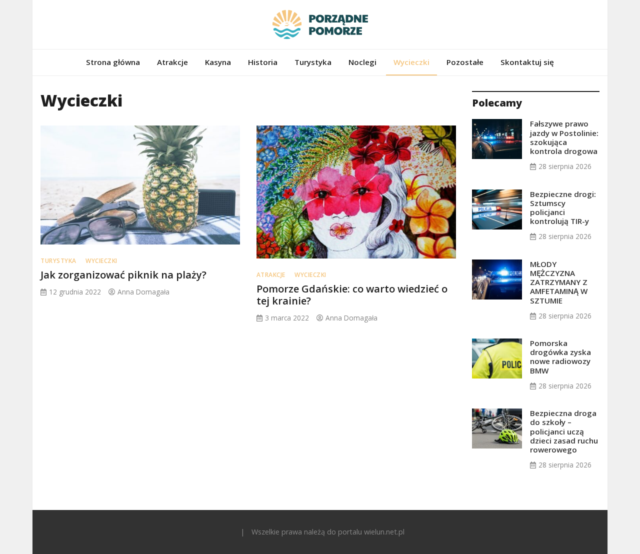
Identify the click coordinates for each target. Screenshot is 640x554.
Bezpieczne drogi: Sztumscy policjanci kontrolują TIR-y (563, 207)
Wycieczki (412, 62)
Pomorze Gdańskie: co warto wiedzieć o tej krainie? (352, 295)
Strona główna (113, 62)
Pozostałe (465, 62)
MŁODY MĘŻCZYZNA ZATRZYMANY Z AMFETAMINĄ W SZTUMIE (559, 282)
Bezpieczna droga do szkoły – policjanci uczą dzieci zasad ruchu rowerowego (564, 431)
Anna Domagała (144, 291)
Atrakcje (172, 62)
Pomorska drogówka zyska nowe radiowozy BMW (560, 357)
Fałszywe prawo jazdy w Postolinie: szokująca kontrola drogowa (564, 137)
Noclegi (362, 62)
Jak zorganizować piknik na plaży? (123, 275)
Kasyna (218, 62)
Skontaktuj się (527, 62)
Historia (263, 62)
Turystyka (313, 62)
